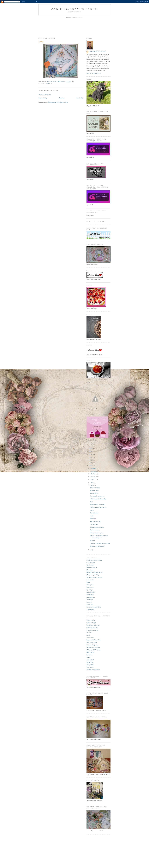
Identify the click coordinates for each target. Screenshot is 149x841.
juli (92, 482)
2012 (90, 460)
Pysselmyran (90, 587)
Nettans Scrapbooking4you (94, 577)
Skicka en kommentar (45, 94)
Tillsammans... (94, 493)
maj (92, 550)
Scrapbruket (90, 595)
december (94, 468)
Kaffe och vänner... (95, 487)
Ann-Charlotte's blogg (74, 8)
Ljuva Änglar (90, 565)
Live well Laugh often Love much (100, 543)
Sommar (92, 540)
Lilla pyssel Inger (91, 642)
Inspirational (90, 637)
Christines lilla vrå (91, 628)
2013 (90, 457)
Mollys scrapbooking (92, 575)
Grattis (49, 83)
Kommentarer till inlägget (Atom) (58, 102)
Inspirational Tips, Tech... (93, 640)
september (94, 477)
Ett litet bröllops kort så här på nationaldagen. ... (99, 537)
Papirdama (89, 655)
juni (92, 485)
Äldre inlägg (79, 98)
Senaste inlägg (43, 98)
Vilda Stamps (90, 609)
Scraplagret (89, 600)
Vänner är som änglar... (96, 533)
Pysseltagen (89, 590)
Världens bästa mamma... (97, 527)
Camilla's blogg (91, 623)
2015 (90, 451)
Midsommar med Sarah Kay (98, 499)
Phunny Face (90, 585)
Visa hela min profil (93, 73)
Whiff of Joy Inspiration (93, 670)
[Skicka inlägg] (73, 81)
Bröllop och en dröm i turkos (98, 507)
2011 (90, 463)
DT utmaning (94, 524)
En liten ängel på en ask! (97, 504)
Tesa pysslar (90, 667)
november (94, 471)
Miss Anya (93, 519)
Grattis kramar (94, 513)
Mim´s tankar (90, 652)
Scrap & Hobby (91, 592)
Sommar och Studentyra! (97, 546)
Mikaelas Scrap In (91, 567)
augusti (93, 479)
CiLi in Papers (90, 562)
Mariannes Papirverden (93, 647)
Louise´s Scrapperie (92, 645)
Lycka (92, 516)
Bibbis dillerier (90, 620)
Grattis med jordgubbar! (97, 496)
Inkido (88, 635)
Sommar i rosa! (94, 490)
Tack (91, 502)
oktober (93, 474)
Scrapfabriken (90, 597)
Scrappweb (89, 604)
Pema (88, 582)
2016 (90, 449)
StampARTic (90, 665)
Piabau (88, 657)
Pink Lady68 (90, 660)
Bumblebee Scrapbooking (94, 560)
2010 (90, 466)
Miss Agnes (89, 570)
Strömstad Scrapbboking (93, 607)
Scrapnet (89, 602)
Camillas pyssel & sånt (93, 625)
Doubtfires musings (92, 630)
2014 (90, 454)
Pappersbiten (90, 580)
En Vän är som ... (95, 530)
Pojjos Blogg (90, 662)
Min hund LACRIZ (95, 521)
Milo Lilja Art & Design (93, 650)
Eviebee (88, 632)
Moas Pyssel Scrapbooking (94, 572)
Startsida (61, 98)
